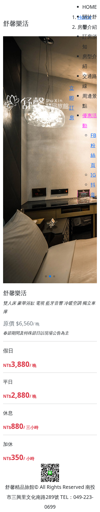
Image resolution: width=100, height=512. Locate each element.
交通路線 (89, 81)
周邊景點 (89, 100)
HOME (89, 6)
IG (93, 174)
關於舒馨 (89, 21)
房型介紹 (89, 61)
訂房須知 (89, 41)
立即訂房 (71, 102)
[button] (46, 276)
